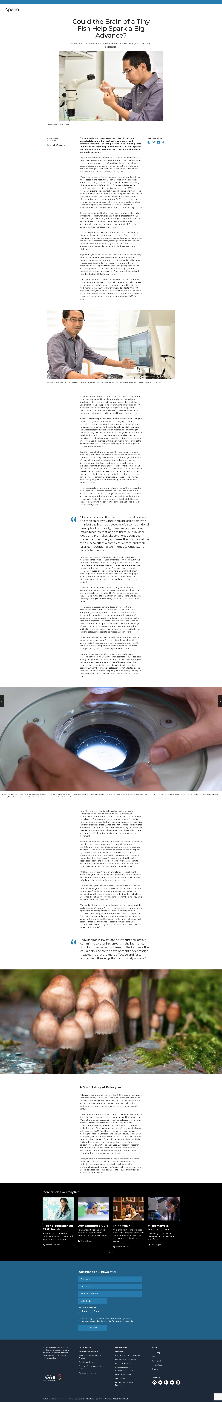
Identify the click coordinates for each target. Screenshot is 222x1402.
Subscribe (92, 1328)
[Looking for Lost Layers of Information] (2, 701)
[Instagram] (178, 1382)
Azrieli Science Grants (87, 1373)
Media (153, 1357)
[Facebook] (154, 1382)
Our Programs (85, 1347)
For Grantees (156, 1365)
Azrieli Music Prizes (86, 1362)
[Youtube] (172, 1382)
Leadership (155, 1353)
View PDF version (57, 145)
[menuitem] (76, 1398)
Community (120, 1378)
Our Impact (156, 1361)
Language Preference (87, 1307)
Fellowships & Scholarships (125, 1359)
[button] (180, 1222)
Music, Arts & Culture (123, 1374)
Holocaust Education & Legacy (127, 1355)
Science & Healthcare (124, 1364)
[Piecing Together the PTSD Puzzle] (220, 701)
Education (119, 1351)
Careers (154, 1369)
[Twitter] (160, 1382)
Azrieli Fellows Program (88, 1351)
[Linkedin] (166, 1382)
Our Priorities (121, 1347)
